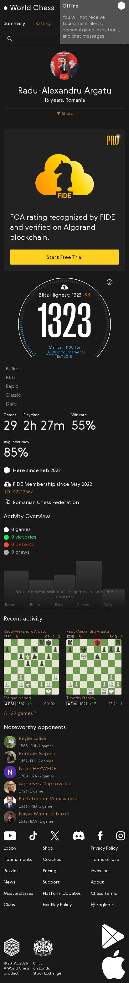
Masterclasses (18, 893)
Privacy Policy (104, 848)
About (97, 882)
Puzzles (11, 870)
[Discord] (79, 836)
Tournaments (18, 859)
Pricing (49, 870)
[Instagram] (120, 836)
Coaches (52, 859)
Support (51, 882)
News (9, 882)
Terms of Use (105, 859)
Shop (48, 848)
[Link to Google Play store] (113, 936)
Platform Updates (62, 893)
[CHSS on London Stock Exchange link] (47, 947)
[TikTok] (33, 836)
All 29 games (18, 713)
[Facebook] (100, 836)
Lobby (10, 848)
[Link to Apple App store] (113, 964)
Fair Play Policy (57, 904)
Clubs (9, 904)
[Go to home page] (29, 8)
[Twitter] (54, 836)
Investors (100, 870)
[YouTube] (10, 836)
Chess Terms (104, 893)
